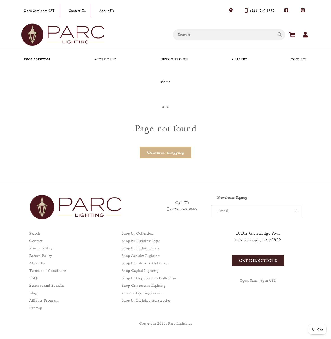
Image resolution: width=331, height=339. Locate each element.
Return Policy (40, 256)
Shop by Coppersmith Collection (149, 278)
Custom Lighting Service (142, 293)
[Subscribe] (295, 211)
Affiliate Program (43, 300)
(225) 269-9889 (262, 11)
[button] (292, 35)
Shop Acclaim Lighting (141, 256)
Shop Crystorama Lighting (144, 285)
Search (34, 233)
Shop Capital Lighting (140, 270)
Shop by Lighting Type (141, 241)
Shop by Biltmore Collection (146, 263)
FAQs (34, 278)
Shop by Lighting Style (141, 248)
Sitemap (35, 308)
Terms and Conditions (47, 270)
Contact (36, 241)
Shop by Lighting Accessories (146, 300)
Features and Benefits (47, 285)
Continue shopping (165, 152)
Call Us (182, 202)
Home (165, 82)
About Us (106, 11)
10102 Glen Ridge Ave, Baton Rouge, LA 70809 (258, 236)
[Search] (279, 34)
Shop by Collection (138, 233)
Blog (33, 293)
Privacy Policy (40, 248)
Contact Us (77, 11)
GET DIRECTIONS (258, 260)
